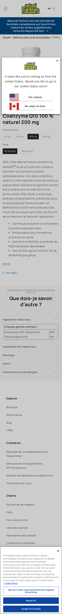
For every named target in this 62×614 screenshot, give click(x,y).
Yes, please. (35, 97)
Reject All (31, 600)
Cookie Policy (11, 583)
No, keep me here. (35, 106)
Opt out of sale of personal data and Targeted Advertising (31, 591)
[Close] (58, 550)
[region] (31, 580)
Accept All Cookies (31, 608)
